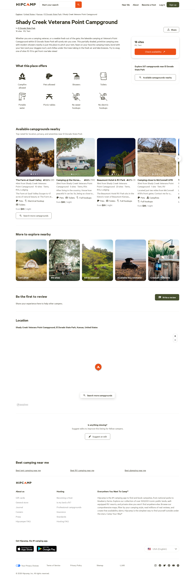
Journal (19, 507)
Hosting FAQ (63, 521)
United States (29, 14)
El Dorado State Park (52, 14)
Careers (19, 511)
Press (18, 516)
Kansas (40, 14)
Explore (19, 14)
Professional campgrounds (69, 507)
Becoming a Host (65, 497)
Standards (61, 516)
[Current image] (31, 174)
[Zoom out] (175, 340)
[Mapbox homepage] (22, 404)
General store (22, 502)
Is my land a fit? (64, 502)
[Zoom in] (175, 336)
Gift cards (20, 497)
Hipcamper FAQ (23, 521)
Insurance (61, 511)
